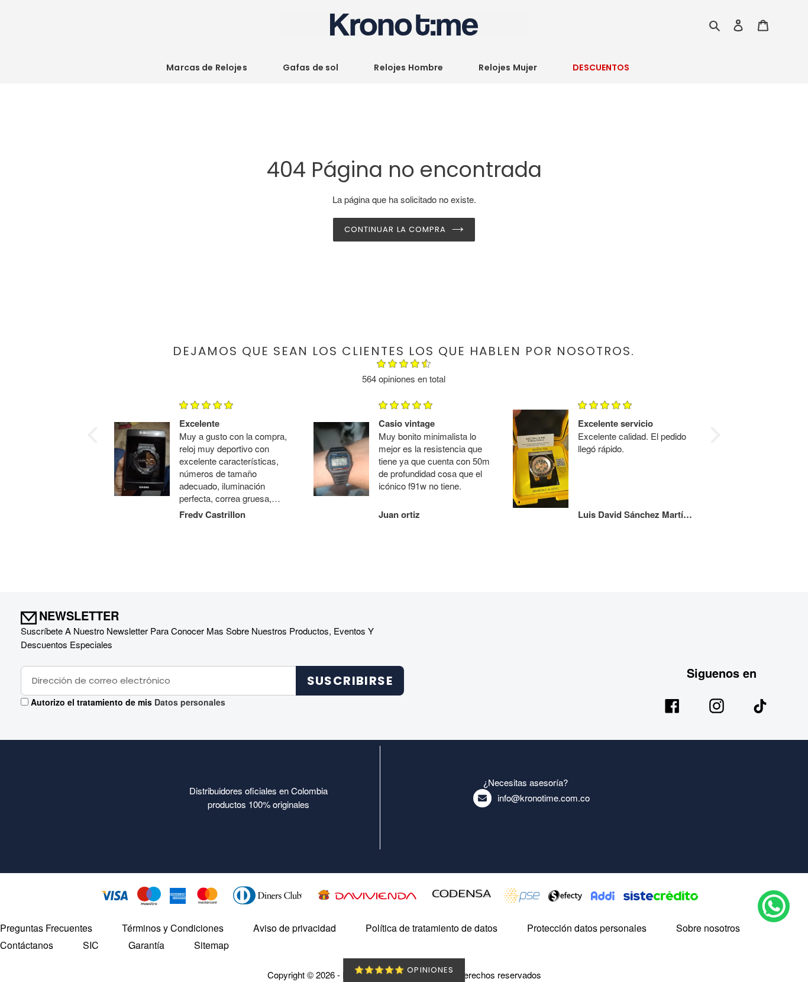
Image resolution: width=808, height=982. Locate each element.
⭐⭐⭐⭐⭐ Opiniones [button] (404, 969)
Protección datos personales (587, 928)
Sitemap (211, 945)
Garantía (146, 945)
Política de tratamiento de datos (431, 928)
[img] (404, 365)
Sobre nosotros (708, 928)
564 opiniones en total (403, 378)
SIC (91, 945)
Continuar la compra (395, 229)
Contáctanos (26, 945)
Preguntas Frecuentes (46, 928)
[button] (96, 435)
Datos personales (188, 702)
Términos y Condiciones (173, 928)
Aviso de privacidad (294, 928)
